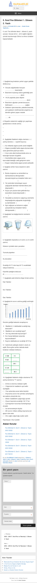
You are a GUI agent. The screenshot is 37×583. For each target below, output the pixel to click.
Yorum (6, 481)
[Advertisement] (18, 60)
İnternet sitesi (8, 521)
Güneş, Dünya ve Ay (9, 568)
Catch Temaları (22, 580)
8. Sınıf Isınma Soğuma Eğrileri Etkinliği (15, 564)
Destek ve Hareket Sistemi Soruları (13, 570)
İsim (5, 507)
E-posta (6, 514)
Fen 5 (27, 459)
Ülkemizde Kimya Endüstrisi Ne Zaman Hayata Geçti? (19, 562)
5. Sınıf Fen (23, 459)
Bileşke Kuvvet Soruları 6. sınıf (12, 566)
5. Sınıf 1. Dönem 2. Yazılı (12, 459)
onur (19, 26)
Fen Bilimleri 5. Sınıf (12, 457)
